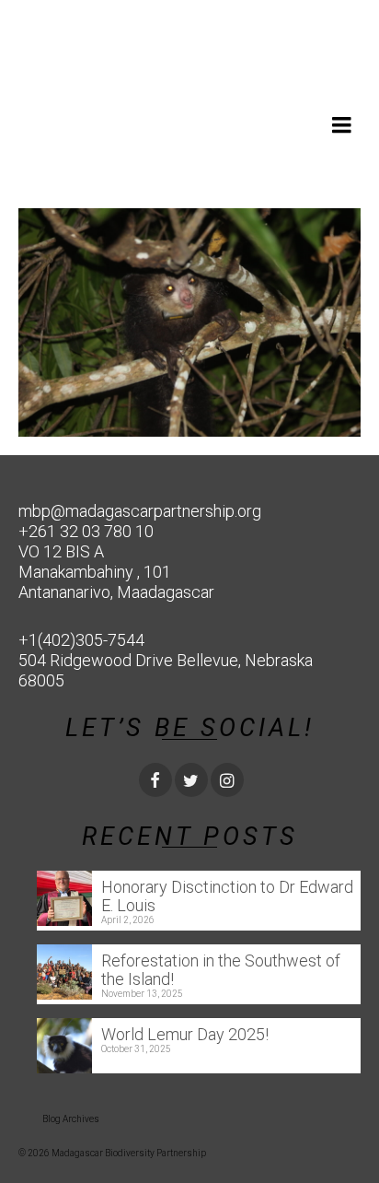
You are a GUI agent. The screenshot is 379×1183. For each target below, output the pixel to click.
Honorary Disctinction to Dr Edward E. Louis (227, 896)
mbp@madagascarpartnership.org (139, 511)
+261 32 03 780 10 (86, 531)
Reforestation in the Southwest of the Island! (220, 970)
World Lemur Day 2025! (185, 1034)
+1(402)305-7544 (81, 640)
